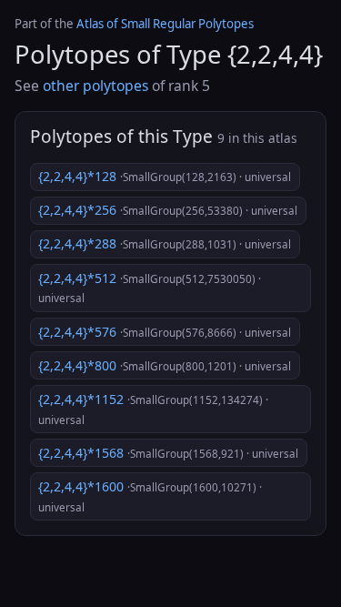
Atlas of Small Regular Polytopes (165, 23)
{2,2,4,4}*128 (164, 176)
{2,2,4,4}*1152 (153, 408)
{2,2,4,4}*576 (164, 331)
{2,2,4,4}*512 (149, 287)
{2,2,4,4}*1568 (168, 452)
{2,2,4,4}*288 (164, 243)
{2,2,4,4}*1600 (150, 496)
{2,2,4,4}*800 (164, 365)
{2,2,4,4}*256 (167, 209)
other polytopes (95, 86)
